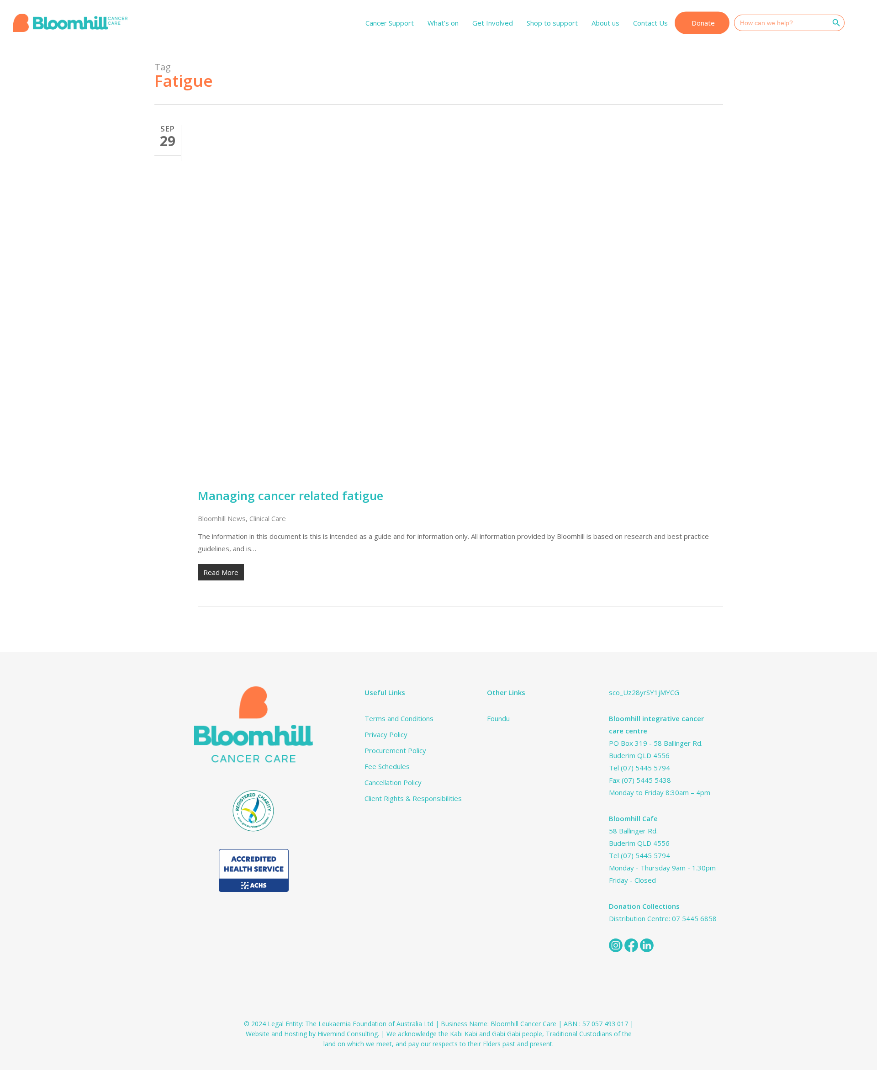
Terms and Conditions (399, 718)
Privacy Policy (386, 734)
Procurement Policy (395, 750)
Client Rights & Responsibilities (413, 798)
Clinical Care (267, 518)
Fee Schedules (387, 766)
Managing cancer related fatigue (290, 495)
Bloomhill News (222, 518)
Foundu (498, 718)
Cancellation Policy (393, 782)
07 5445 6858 (694, 918)
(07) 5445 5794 (645, 767)
